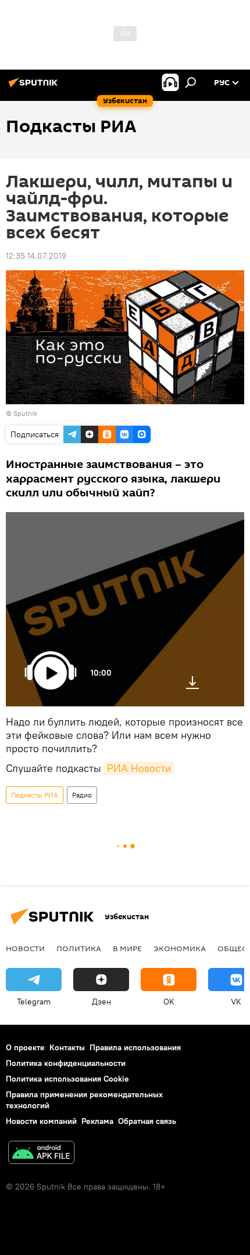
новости (25, 948)
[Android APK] (41, 1154)
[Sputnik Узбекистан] (35, 87)
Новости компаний (41, 1121)
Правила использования (135, 1047)
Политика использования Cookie (67, 1078)
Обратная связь (147, 1121)
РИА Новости (139, 768)
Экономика (179, 948)
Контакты (67, 1047)
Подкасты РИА (34, 794)
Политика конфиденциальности (66, 1063)
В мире (127, 948)
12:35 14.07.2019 (36, 256)
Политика (78, 948)
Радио (82, 794)
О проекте (25, 1047)
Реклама (97, 1121)
